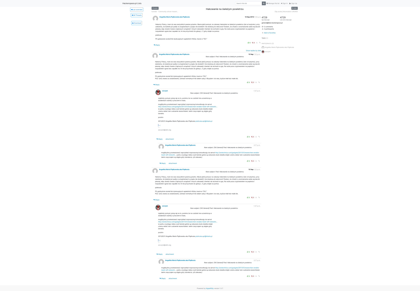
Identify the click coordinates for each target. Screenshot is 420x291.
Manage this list (273, 3)
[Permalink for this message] (260, 42)
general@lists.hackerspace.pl (272, 23)
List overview (137, 9)
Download (137, 23)
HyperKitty (210, 288)
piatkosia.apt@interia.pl (203, 121)
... (159, 125)
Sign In (285, 3)
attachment (170, 139)
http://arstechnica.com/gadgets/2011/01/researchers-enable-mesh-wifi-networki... (187, 106)
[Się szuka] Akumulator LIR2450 (286, 11)
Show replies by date (253, 50)
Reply (157, 45)
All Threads (137, 15)
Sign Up (294, 3)
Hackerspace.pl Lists (131, 3)
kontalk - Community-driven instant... (165, 11)
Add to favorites (270, 33)
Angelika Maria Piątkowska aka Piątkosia (174, 17)
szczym (165, 91)
